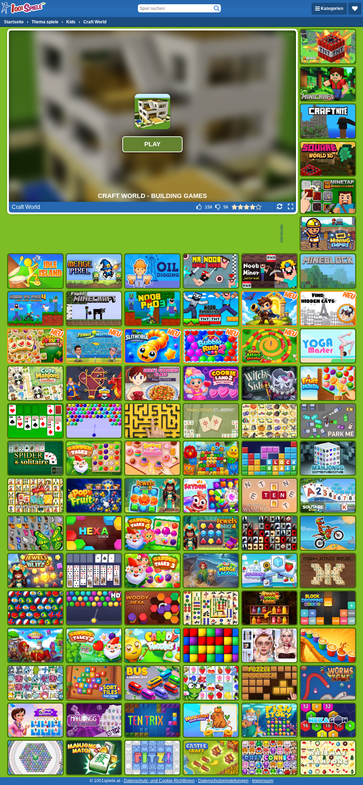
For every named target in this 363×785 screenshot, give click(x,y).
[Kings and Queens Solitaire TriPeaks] (35, 720)
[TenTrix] (152, 720)
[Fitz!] (152, 757)
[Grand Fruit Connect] (35, 346)
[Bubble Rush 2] (211, 346)
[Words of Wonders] (269, 495)
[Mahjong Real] (328, 570)
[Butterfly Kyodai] (35, 533)
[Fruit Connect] (211, 683)
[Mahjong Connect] (35, 495)
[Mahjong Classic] (211, 421)
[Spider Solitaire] (35, 458)
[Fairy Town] (35, 757)
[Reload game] (279, 207)
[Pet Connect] (35, 683)
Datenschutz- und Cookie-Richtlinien (159, 780)
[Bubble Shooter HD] (94, 608)
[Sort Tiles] (94, 683)
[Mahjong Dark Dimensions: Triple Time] (94, 720)
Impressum (262, 780)
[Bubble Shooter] (94, 421)
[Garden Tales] (94, 458)
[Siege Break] (269, 308)
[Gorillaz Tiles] (269, 533)
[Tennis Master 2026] (94, 346)
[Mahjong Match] (94, 757)
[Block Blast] (269, 458)
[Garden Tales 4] (152, 533)
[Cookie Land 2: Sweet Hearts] (211, 383)
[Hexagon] (328, 720)
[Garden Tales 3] (152, 570)
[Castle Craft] (211, 757)
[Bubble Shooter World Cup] (35, 608)
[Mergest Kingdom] (35, 645)
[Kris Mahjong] (269, 421)
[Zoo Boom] (211, 458)
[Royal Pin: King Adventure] (94, 383)
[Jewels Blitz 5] (35, 570)
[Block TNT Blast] (328, 46)
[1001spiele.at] (24, 8)
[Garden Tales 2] (94, 645)
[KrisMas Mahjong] (328, 757)
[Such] (216, 8)
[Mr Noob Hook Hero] (211, 271)
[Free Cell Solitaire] (94, 570)
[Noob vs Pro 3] (152, 308)
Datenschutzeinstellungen (223, 780)
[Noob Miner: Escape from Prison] (269, 271)
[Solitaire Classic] (35, 421)
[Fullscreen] (290, 207)
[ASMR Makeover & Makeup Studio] (269, 645)
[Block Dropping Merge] (328, 608)
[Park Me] (328, 421)
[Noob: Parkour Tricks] (211, 308)
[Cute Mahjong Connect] (35, 383)
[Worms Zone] (328, 683)
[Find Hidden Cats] (328, 308)
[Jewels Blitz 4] (211, 533)
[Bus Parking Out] (152, 683)
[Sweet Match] (152, 458)
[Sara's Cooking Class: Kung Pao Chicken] (152, 383)
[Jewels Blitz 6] (152, 495)
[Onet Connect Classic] (269, 757)
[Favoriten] (354, 9)
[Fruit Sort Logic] (269, 608)
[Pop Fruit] (94, 495)
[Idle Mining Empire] (328, 234)
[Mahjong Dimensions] (328, 458)
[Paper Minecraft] (94, 308)
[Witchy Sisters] (269, 383)
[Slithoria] (152, 346)
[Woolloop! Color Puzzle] (211, 720)
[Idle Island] (35, 271)
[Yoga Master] (328, 346)
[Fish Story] (269, 720)
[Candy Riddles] (152, 645)
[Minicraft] (328, 84)
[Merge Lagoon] (211, 570)
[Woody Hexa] (152, 608)
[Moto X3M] (328, 533)
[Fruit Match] (328, 383)
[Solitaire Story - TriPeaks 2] (328, 495)
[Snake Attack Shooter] (269, 346)
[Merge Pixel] (94, 271)
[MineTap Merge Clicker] (328, 196)
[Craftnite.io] (328, 121)
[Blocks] (211, 645)
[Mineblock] (328, 271)
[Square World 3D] (328, 159)
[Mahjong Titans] (211, 608)
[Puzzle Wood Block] (269, 683)
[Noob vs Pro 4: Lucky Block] (35, 308)
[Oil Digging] (152, 271)
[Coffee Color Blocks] (328, 645)
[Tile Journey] (269, 570)
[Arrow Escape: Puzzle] (152, 421)
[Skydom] (211, 495)
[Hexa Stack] (94, 533)
